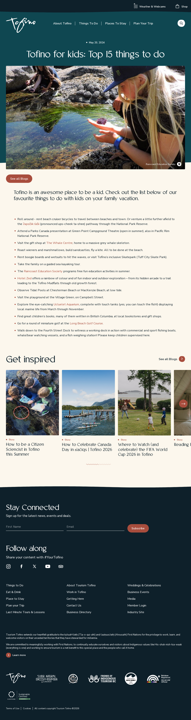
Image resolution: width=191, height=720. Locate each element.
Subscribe (138, 528)
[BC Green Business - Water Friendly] (131, 679)
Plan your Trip (143, 23)
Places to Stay (115, 23)
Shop (184, 6)
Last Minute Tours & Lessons (25, 612)
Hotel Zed (24, 278)
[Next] (183, 404)
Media (131, 599)
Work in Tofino (76, 592)
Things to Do (88, 23)
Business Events (138, 592)
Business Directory (79, 612)
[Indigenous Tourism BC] (102, 678)
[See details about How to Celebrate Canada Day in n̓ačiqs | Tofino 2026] (88, 403)
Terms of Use (12, 708)
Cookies (27, 708)
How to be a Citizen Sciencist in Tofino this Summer (25, 450)
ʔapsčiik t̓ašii (31, 224)
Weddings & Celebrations (144, 585)
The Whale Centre (59, 243)
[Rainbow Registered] (159, 678)
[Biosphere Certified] (19, 695)
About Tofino (62, 23)
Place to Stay (15, 599)
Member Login (136, 605)
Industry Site (135, 612)
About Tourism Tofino (81, 585)
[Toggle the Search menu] (181, 23)
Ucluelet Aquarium (66, 304)
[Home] (20, 26)
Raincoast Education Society (160, 164)
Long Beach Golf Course (86, 323)
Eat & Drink (13, 592)
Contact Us (74, 605)
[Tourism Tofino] (16, 682)
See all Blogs (19, 179)
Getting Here (75, 599)
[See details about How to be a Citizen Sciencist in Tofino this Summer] (32, 402)
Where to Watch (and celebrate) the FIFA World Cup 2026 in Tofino (142, 450)
